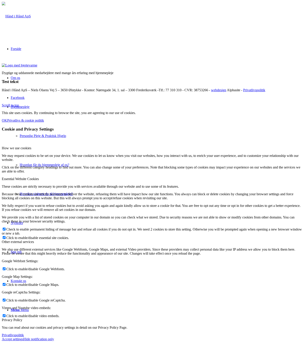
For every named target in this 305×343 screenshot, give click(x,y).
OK (4, 120)
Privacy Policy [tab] (12, 320)
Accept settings (12, 339)
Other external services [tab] (18, 242)
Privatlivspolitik (254, 90)
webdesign (218, 90)
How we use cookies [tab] (16, 148)
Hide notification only (38, 339)
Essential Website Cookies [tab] (20, 179)
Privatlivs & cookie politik (25, 120)
